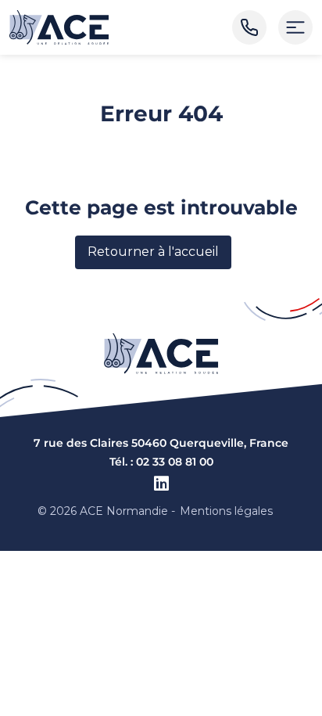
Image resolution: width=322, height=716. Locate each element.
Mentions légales (226, 511)
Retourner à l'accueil (153, 251)
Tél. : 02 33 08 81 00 (161, 462)
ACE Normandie (124, 511)
